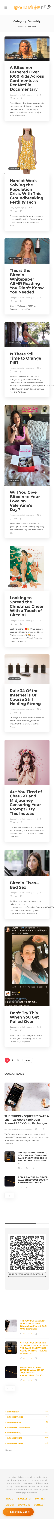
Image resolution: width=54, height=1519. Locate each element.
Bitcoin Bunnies (14, 342)
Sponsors (24, 1504)
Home (21, 26)
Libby (12, 208)
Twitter (40, 1498)
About (10, 1504)
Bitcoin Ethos (27, 1432)
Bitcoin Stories (14, 55)
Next (28, 1060)
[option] (27, 1136)
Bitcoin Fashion (27, 1443)
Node (9, 1498)
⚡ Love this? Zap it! (18, 1511)
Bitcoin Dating (14, 168)
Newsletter (23, 1498)
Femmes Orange (15, 258)
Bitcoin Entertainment (27, 1427)
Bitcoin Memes (14, 679)
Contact (39, 1504)
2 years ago (29, 95)
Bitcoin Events (27, 1438)
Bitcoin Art (13, 586)
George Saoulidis (17, 95)
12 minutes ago (25, 1129)
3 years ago (29, 515)
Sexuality (12, 871)
